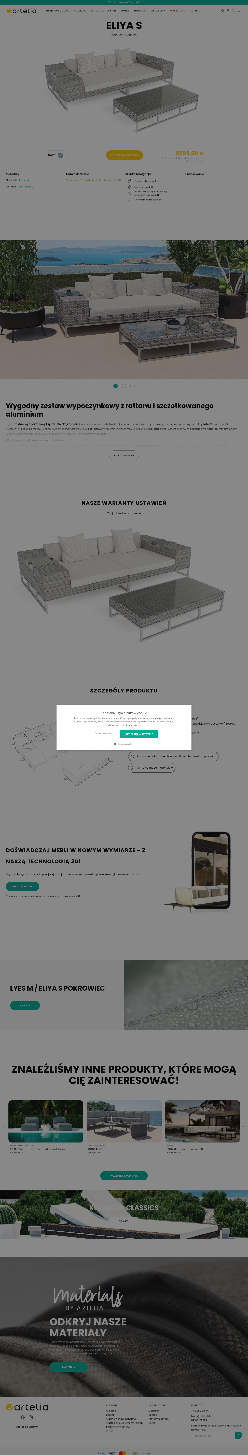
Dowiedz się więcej (131, 724)
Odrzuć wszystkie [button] (104, 733)
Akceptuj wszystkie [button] (139, 734)
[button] (124, 744)
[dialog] (124, 727)
